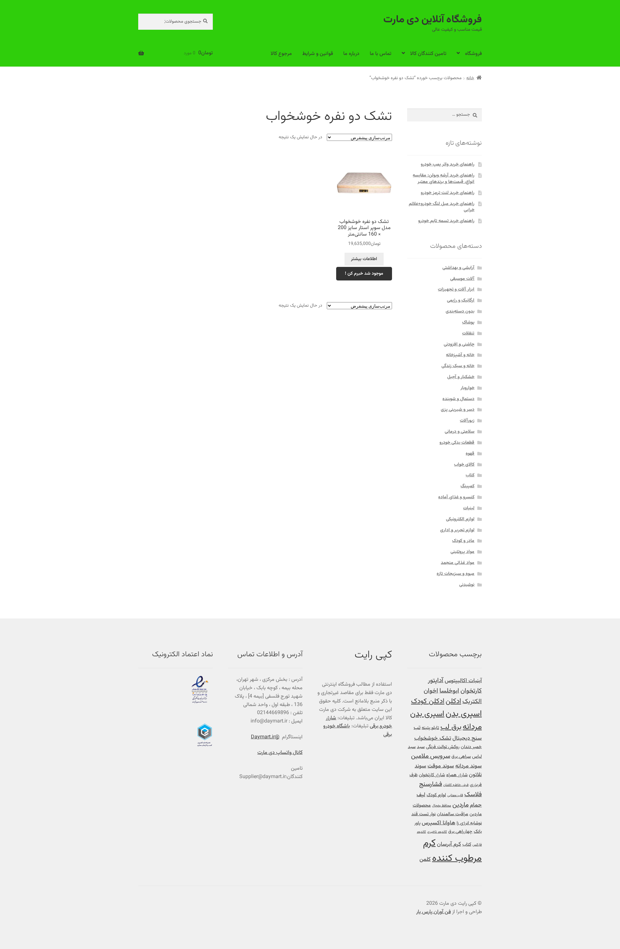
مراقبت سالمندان (452, 814)
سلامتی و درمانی (459, 431)
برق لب (450, 727)
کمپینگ (467, 486)
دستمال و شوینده (458, 399)
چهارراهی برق (460, 831)
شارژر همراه (457, 775)
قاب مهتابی (455, 795)
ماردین (460, 805)
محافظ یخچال (441, 805)
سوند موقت (441, 766)
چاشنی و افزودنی (459, 344)
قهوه (470, 453)
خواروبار (467, 388)
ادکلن (453, 701)
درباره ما (351, 54)
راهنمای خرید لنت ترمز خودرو (447, 192)
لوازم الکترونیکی (460, 519)
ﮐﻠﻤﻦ (425, 859)
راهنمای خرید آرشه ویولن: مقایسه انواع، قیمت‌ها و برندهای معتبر (443, 178)
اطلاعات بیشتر (364, 259)
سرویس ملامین (430, 756)
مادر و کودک (463, 540)
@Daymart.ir (265, 737)
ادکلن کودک (427, 701)
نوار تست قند (423, 814)
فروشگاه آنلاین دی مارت (432, 20)
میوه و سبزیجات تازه (455, 573)
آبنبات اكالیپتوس (463, 680)
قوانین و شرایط (317, 54)
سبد (421, 747)
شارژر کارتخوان (432, 775)
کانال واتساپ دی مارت (280, 753)
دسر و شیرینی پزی (457, 409)
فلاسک (473, 795)
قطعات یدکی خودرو (456, 442)
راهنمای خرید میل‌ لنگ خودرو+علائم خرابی (441, 207)
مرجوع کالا (281, 54)
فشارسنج (430, 784)
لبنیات (468, 508)
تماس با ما (380, 54)
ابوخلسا (449, 691)
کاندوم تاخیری (437, 832)
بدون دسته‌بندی (460, 311)
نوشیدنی (466, 584)
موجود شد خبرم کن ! (364, 273)
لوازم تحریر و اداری (457, 530)
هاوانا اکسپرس (438, 822)
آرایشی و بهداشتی (458, 267)
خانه (470, 78)
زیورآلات (467, 420)
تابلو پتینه (430, 728)
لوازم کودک (436, 795)
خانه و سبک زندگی (457, 366)
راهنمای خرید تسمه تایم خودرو (446, 221)
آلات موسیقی (462, 278)
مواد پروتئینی (462, 551)
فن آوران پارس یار (433, 912)
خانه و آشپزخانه (460, 355)
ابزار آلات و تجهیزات (456, 289)
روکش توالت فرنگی (443, 747)
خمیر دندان (471, 747)
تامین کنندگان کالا (428, 54)
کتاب (470, 475)
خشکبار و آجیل (460, 377)
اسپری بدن (464, 714)
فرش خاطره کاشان (456, 785)
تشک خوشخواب (432, 738)
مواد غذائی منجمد (457, 562)
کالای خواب (464, 464)
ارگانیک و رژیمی (460, 300)
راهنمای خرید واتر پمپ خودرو (447, 164)
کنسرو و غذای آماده (456, 497)
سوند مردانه (468, 766)
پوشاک (468, 322)
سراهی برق (461, 756)
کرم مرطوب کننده (452, 851)
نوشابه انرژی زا (469, 823)
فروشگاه (473, 54)
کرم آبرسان (449, 844)
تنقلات (468, 333)
